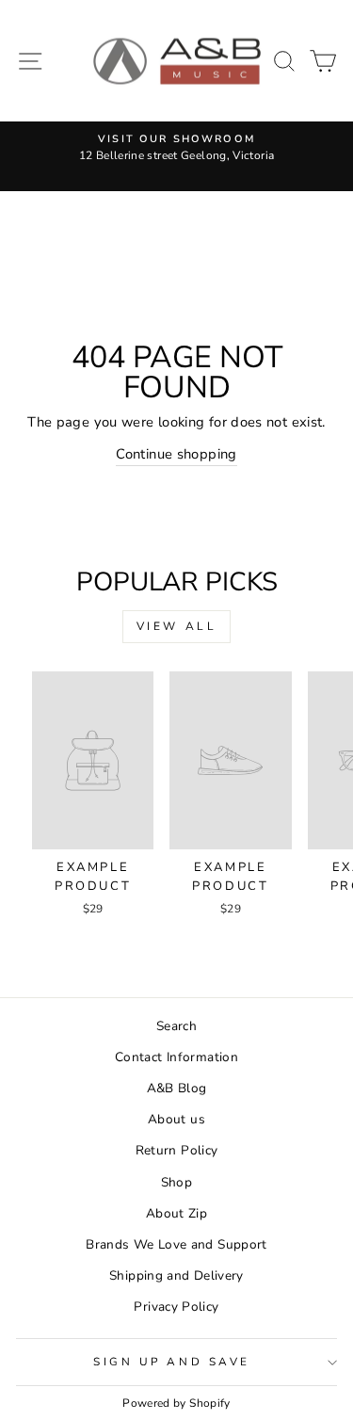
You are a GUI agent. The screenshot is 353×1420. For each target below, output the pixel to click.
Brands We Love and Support (176, 1244)
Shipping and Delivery (176, 1275)
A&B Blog (177, 1088)
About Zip (176, 1213)
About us (176, 1119)
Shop (176, 1182)
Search (176, 1026)
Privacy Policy (176, 1306)
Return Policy (177, 1150)
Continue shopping (176, 453)
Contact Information (176, 1057)
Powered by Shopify (176, 1403)
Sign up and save (171, 1361)
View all (176, 626)
